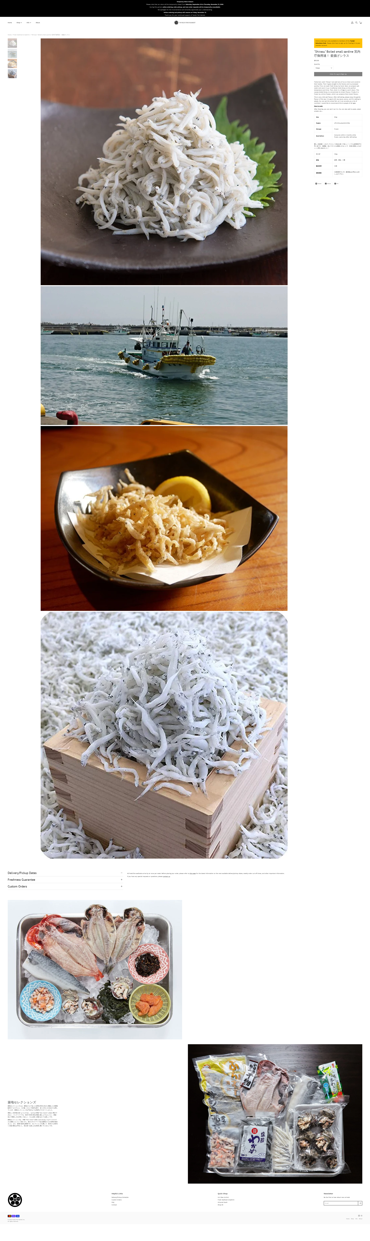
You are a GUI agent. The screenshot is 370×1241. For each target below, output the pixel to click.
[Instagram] (359, 1215)
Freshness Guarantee (21, 880)
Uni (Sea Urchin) (223, 1197)
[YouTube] (361, 1215)
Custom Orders (17, 886)
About (38, 22)
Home (10, 22)
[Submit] (360, 1203)
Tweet (319, 183)
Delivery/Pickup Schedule (120, 1197)
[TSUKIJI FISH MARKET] (185, 22)
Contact (114, 1205)
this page (193, 873)
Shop (18, 22)
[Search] (356, 22)
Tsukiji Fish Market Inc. (18, 1219)
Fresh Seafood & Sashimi (21, 35)
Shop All (220, 1205)
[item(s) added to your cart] (360, 22)
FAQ (113, 1202)
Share (329, 183)
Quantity (317, 64)
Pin (337, 183)
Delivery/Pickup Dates (22, 873)
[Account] (352, 22)
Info (28, 22)
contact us (166, 876)
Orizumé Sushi (222, 1202)
